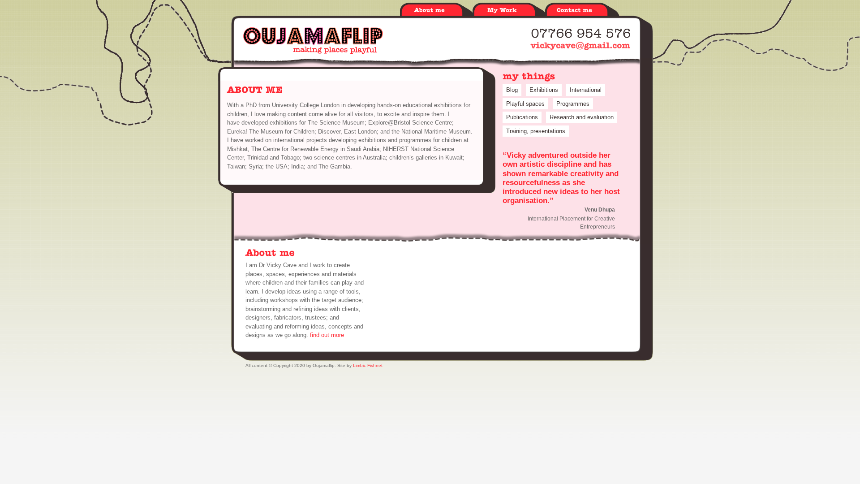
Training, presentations (535, 131)
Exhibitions (543, 89)
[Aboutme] (436, 10)
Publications (522, 117)
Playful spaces (525, 103)
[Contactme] (581, 10)
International (586, 89)
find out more (327, 335)
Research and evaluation (582, 117)
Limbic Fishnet (368, 365)
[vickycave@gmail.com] (581, 45)
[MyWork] (509, 10)
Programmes (572, 103)
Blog (512, 89)
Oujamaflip (313, 40)
